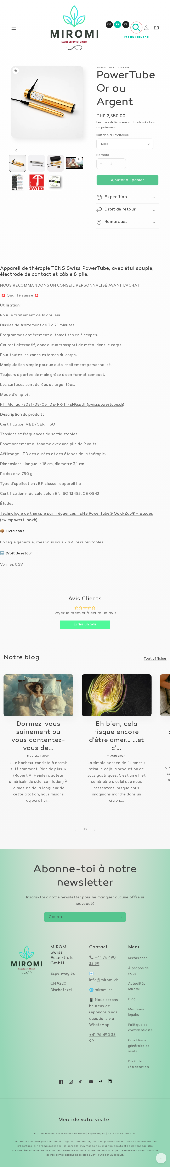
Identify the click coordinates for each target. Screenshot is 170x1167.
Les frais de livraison (111, 122)
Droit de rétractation (138, 1064)
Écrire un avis (85, 625)
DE (109, 24)
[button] (14, 28)
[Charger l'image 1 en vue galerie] (17, 163)
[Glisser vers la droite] (16, 195)
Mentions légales (136, 1012)
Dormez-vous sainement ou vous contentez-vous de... (38, 736)
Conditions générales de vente (139, 1046)
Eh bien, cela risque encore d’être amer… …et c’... (116, 736)
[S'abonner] (121, 917)
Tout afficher (155, 659)
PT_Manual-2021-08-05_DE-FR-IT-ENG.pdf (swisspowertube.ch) (62, 405)
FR (117, 24)
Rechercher (137, 958)
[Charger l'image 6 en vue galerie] (55, 182)
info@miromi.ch (103, 980)
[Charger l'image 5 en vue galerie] (36, 182)
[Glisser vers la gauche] (16, 150)
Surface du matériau (112, 135)
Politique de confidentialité (140, 1028)
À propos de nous (138, 971)
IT (125, 24)
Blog (132, 999)
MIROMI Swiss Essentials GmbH (65, 1133)
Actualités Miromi (137, 986)
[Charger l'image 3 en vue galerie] (55, 163)
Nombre (102, 155)
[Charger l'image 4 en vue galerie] (17, 182)
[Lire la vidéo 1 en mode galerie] (74, 163)
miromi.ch (104, 990)
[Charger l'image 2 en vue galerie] (36, 163)
